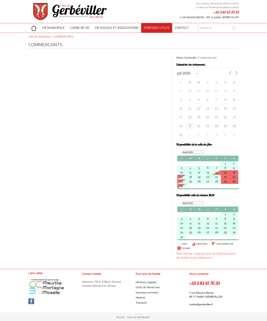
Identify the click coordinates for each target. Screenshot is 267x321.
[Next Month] (206, 152)
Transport (141, 302)
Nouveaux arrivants (147, 292)
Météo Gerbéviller (186, 57)
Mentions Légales (146, 282)
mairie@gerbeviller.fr (201, 304)
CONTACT (182, 28)
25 (189, 125)
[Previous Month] (179, 152)
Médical (140, 297)
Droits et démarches (148, 287)
